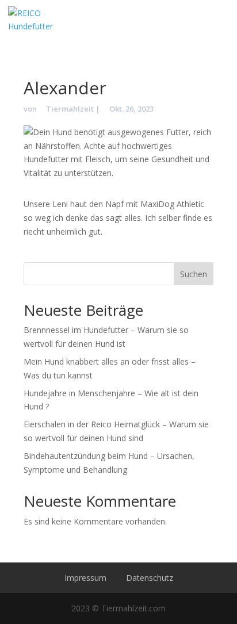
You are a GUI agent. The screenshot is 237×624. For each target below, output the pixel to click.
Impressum (85, 577)
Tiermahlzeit (70, 109)
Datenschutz (149, 577)
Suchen (193, 274)
